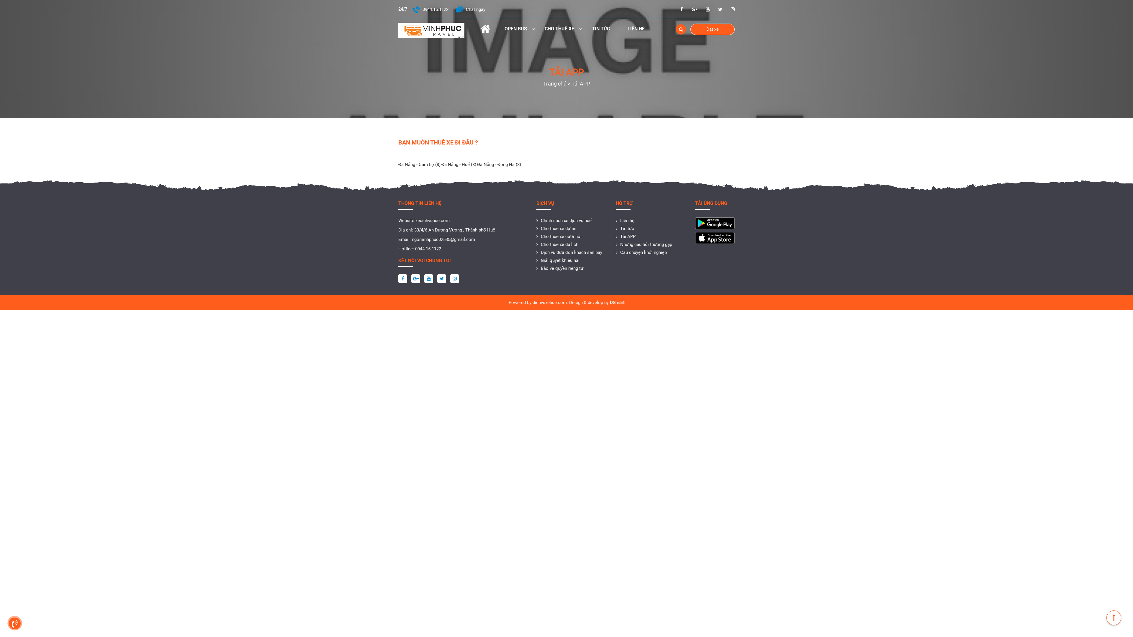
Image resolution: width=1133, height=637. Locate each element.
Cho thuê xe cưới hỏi (561, 236)
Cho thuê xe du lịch (559, 244)
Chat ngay (475, 9)
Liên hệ (636, 29)
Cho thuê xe (559, 29)
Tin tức (601, 29)
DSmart (617, 302)
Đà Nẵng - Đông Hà (499, 164)
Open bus (516, 29)
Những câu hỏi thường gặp (646, 244)
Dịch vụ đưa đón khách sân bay (571, 252)
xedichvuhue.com (432, 220)
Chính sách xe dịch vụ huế (566, 220)
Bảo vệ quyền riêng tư (562, 268)
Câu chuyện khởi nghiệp (643, 252)
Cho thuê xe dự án (558, 228)
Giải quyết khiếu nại (560, 260)
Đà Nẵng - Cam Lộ (419, 164)
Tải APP (628, 236)
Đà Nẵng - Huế (458, 164)
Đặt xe (712, 29)
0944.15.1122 (434, 9)
